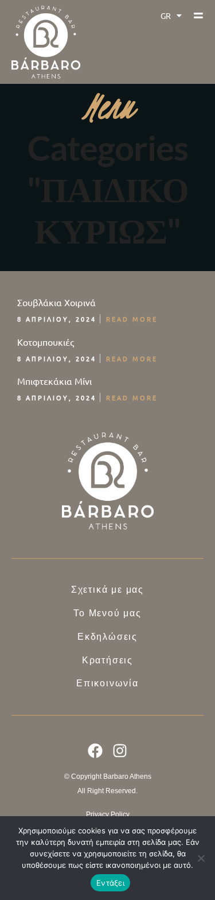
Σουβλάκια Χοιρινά (56, 302)
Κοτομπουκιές (45, 341)
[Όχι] (200, 858)
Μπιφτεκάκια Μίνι (54, 381)
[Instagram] (120, 751)
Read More (132, 318)
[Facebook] (95, 751)
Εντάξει (110, 882)
